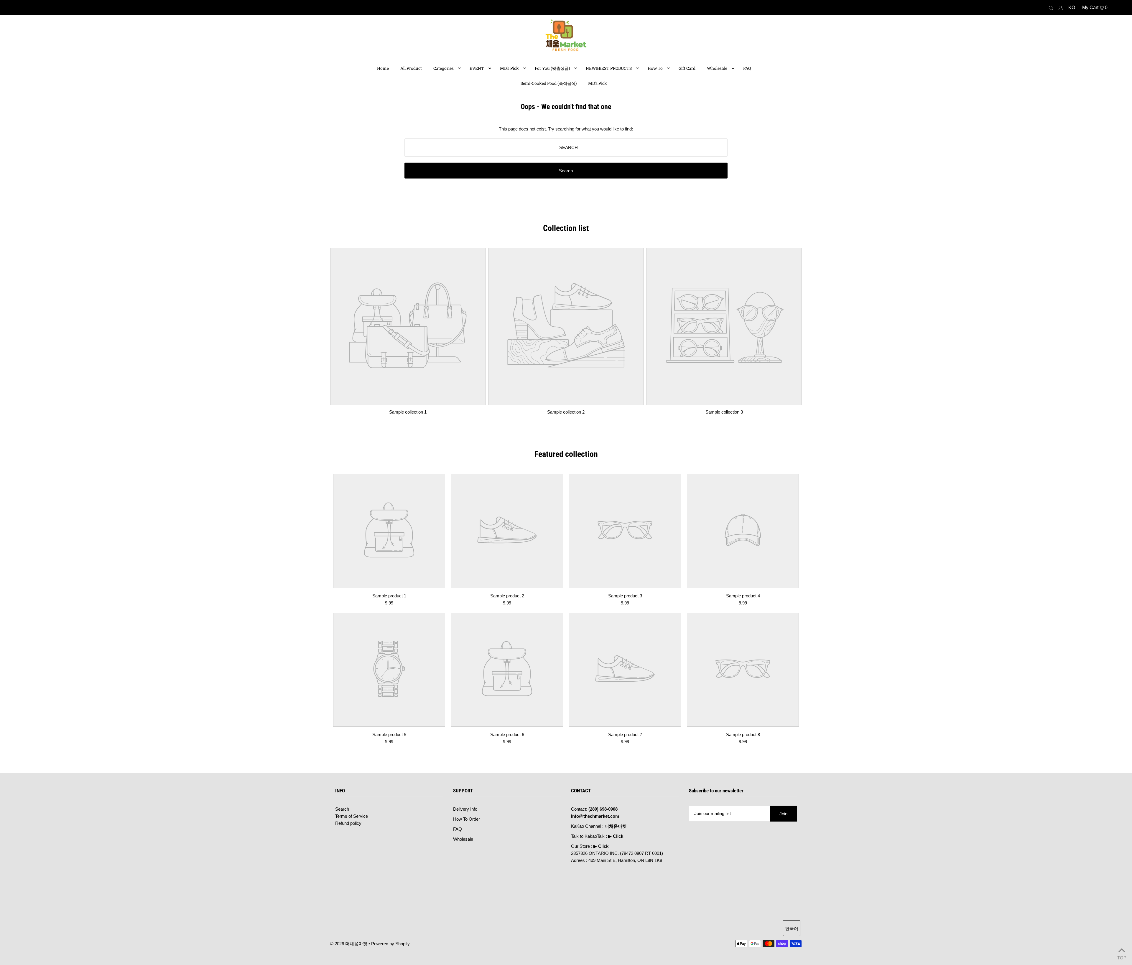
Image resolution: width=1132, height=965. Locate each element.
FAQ (457, 829)
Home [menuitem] (383, 68)
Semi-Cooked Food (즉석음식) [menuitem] (549, 83)
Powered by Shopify (390, 943)
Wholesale (463, 839)
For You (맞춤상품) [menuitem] (552, 68)
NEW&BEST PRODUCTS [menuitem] (609, 68)
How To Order (466, 819)
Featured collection (566, 454)
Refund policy (348, 823)
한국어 (791, 928)
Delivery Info (465, 809)
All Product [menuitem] (411, 68)
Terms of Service (351, 816)
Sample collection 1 (408, 411)
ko (1071, 7)
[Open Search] (1051, 7)
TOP (1121, 957)
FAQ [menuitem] (747, 68)
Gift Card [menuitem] (687, 68)
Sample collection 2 (566, 411)
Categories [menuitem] (443, 68)
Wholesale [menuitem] (717, 68)
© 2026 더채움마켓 (348, 943)
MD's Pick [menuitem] (509, 68)
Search (342, 809)
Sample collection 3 (724, 411)
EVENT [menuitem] (477, 68)
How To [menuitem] (655, 68)
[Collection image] (408, 400)
